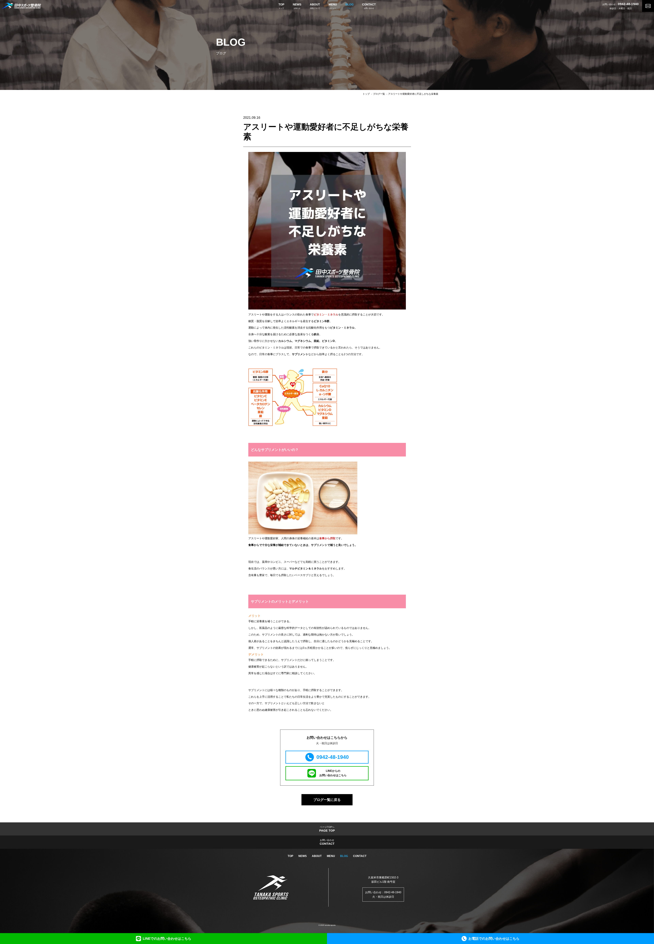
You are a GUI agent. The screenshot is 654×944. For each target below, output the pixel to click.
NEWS (302, 856)
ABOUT (317, 856)
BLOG (344, 856)
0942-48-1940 (628, 4)
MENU (331, 856)
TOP (290, 856)
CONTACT (360, 856)
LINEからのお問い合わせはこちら (333, 773)
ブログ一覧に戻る (327, 800)
